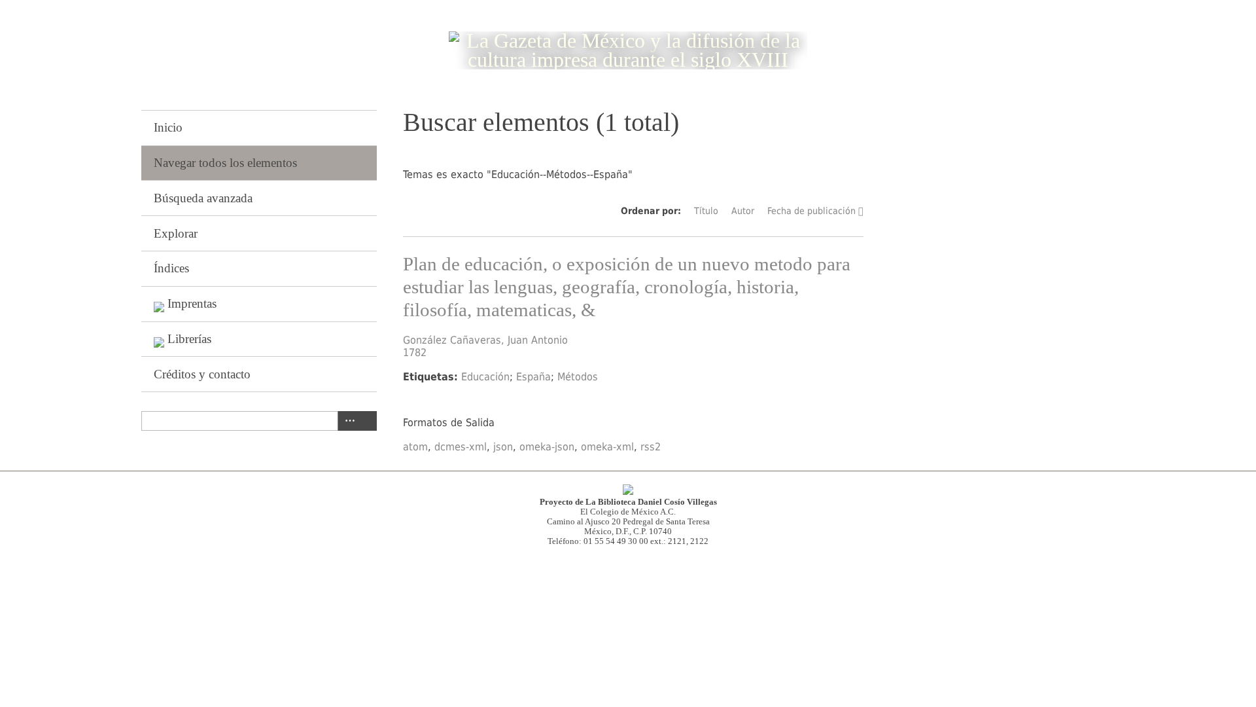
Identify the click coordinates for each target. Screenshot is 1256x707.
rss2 (650, 447)
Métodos (577, 377)
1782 (415, 352)
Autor (742, 211)
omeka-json (546, 447)
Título (706, 211)
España (533, 377)
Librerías (189, 339)
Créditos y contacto (202, 374)
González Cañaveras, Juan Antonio (485, 340)
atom (415, 447)
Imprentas (192, 303)
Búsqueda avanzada (203, 198)
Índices (171, 268)
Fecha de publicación (811, 211)
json (503, 447)
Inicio (168, 127)
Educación (485, 377)
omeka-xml (607, 447)
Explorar (176, 233)
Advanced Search (347, 421)
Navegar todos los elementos (225, 163)
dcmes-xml (460, 447)
